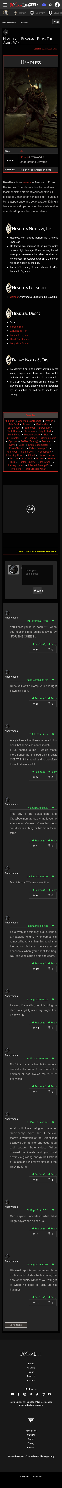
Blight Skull (45, 431)
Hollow (40, 458)
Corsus (24, 157)
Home (31, 1363)
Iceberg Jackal (16, 465)
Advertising (31, 1431)
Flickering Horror (15, 455)
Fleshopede (44, 451)
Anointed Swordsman (30, 420)
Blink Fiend (14, 434)
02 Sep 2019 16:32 (37, 1210)
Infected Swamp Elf (38, 465)
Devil (12, 444)
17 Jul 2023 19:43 (38, 734)
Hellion (14, 458)
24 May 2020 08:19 (37, 1058)
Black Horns (13, 431)
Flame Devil (27, 451)
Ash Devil (14, 424)
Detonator (47, 441)
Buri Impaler (12, 438)
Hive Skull (27, 458)
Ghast (31, 455)
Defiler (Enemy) (29, 441)
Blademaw (29, 431)
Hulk (12, 462)
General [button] (39, 12)
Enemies (24, 22)
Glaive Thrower (47, 455)
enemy (27, 182)
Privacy (31, 1443)
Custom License (34, 1405)
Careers (31, 1435)
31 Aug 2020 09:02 (37, 999)
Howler (51, 458)
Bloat (46, 434)
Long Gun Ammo (19, 343)
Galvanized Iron (18, 330)
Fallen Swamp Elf (38, 448)
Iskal (22, 150)
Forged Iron (16, 326)
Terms (31, 1439)
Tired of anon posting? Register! (37, 551)
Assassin (27, 424)
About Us (31, 1376)
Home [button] (21, 12)
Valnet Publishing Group (42, 1456)
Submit (39, 590)
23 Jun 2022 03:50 (37, 876)
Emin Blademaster (38, 444)
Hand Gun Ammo (19, 339)
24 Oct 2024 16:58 (37, 621)
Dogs (21, 444)
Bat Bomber (14, 427)
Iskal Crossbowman (35, 468)
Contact (31, 1380)
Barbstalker (42, 424)
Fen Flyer (12, 451)
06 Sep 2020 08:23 (37, 926)
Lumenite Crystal (19, 335)
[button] (33, 5)
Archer (49, 420)
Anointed (9, 420)
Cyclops (12, 441)
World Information (9, 22)
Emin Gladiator (17, 448)
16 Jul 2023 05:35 (38, 807)
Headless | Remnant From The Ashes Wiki (28, 40)
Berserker (29, 427)
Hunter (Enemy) (27, 462)
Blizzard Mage (32, 434)
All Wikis (31, 1368)
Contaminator (48, 438)
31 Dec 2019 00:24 (37, 1122)
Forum (31, 1372)
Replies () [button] (40, 644)
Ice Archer (45, 462)
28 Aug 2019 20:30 (37, 1264)
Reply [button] (53, 644)
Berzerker (44, 427)
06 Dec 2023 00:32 (37, 680)
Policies (31, 1447)
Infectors (16, 468)
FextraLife (13, 1456)
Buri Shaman (30, 438)
